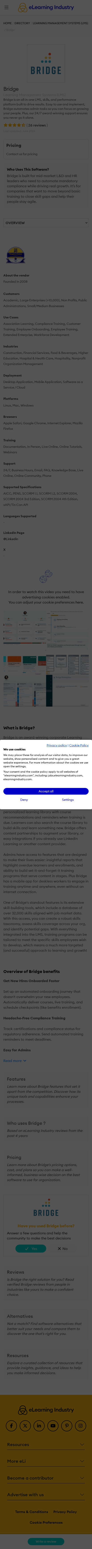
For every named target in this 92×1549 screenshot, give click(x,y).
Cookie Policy (79, 745)
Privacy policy (57, 745)
